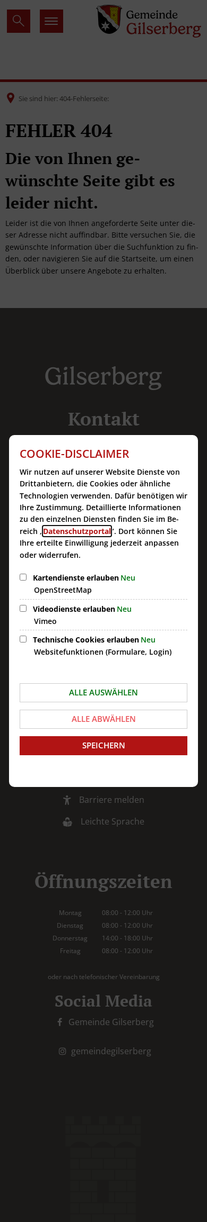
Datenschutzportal (77, 531)
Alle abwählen (104, 718)
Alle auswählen (103, 692)
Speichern (103, 745)
